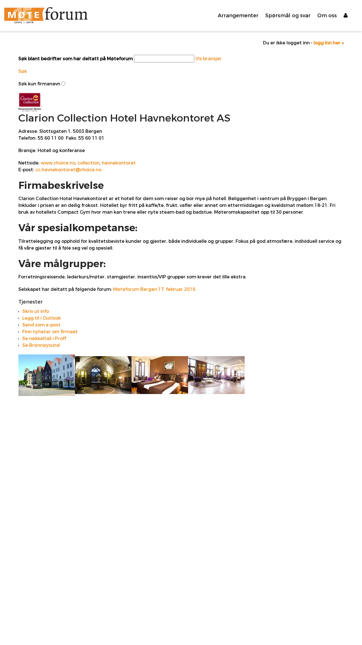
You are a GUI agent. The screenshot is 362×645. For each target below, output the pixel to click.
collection (88, 163)
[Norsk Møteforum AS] (46, 15)
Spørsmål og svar (288, 15)
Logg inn (351, 15)
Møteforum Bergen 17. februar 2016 (154, 289)
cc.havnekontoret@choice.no (68, 170)
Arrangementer (238, 15)
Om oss (327, 15)
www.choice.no (58, 163)
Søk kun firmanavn (39, 84)
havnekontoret (119, 163)
